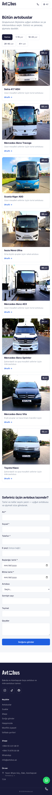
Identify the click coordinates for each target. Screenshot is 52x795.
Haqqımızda (7, 723)
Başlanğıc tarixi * (10, 560)
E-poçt (11, 548)
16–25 (32, 37)
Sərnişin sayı (8, 596)
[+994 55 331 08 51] (38, 4)
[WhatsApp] (46, 780)
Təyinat (5, 608)
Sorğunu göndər (26, 642)
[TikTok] (12, 690)
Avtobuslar (6, 704)
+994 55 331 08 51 (10, 746)
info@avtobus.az (9, 760)
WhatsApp (6, 755)
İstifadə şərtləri (9, 732)
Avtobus (6, 584)
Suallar (5, 709)
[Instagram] (5, 690)
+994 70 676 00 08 (10, 750)
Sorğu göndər (8, 718)
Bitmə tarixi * (8, 572)
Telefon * (6, 536)
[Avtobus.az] (9, 4)
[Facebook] (19, 690)
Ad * (4, 512)
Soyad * (5, 524)
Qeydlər (5, 621)
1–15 (19, 37)
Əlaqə (4, 714)
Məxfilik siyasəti (9, 728)
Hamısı (7, 37)
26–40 (9, 44)
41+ (22, 44)
